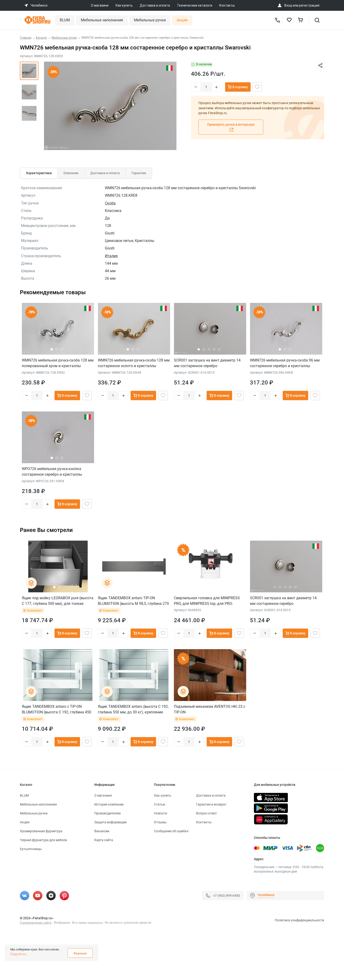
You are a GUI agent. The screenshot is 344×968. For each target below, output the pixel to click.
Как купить (124, 5)
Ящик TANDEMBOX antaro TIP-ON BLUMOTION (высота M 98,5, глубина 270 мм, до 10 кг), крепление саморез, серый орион (133, 601)
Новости (160, 813)
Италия (111, 256)
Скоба (110, 203)
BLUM (65, 20)
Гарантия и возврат (211, 804)
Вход (288, 5)
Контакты (227, 5)
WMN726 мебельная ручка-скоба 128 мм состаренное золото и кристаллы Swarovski (134, 363)
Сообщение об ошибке (171, 831)
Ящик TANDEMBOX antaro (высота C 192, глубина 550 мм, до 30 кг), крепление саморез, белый (133, 709)
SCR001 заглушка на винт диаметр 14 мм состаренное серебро (207, 363)
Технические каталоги (194, 5)
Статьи (159, 804)
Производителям (107, 813)
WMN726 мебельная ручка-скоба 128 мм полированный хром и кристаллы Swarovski (58, 363)
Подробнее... (19, 954)
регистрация (309, 5)
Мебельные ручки (150, 20)
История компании (109, 804)
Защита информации (110, 822)
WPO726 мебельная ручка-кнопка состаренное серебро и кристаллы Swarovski (52, 472)
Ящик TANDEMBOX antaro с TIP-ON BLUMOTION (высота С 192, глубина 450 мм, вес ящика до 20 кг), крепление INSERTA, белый (56, 709)
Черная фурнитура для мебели (43, 840)
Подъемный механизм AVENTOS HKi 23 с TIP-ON (209, 709)
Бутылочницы (31, 849)
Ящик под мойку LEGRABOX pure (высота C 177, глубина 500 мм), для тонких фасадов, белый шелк (57, 601)
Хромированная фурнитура (41, 831)
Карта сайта (103, 840)
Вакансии (101, 831)
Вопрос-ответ (206, 813)
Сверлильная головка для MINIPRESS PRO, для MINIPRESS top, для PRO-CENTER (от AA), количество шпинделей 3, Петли (208, 601)
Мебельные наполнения (102, 20)
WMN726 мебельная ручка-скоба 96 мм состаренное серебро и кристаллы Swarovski (285, 363)
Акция (182, 20)
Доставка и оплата (155, 5)
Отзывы (160, 822)
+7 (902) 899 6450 (226, 895)
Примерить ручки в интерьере (231, 124)
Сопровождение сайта (35, 922)
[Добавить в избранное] (257, 87)
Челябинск (265, 895)
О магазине (100, 5)
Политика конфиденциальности (299, 920)
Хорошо (80, 953)
